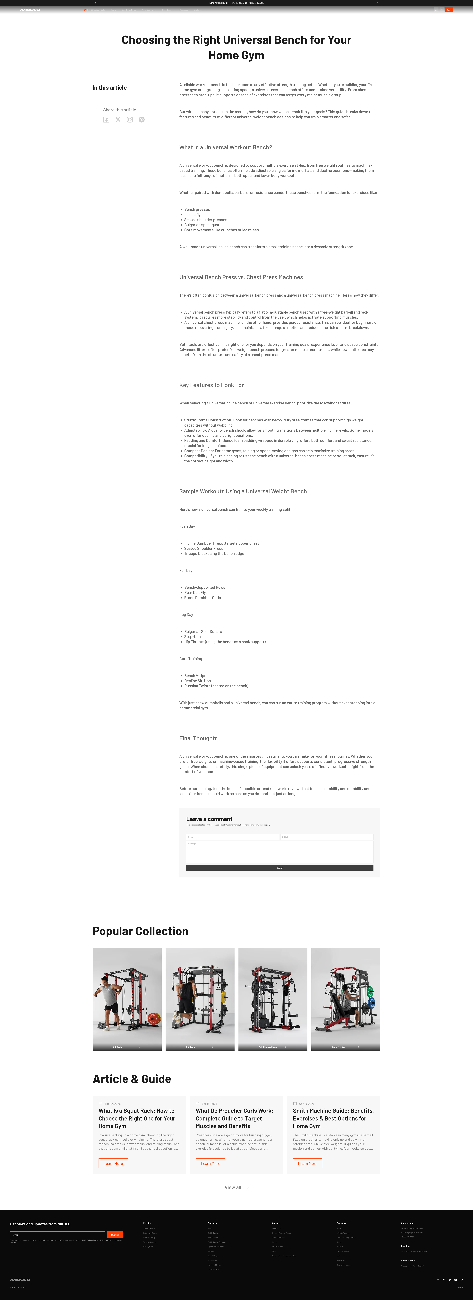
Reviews (340, 1247)
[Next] (377, 3)
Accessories (212, 1260)
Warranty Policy (149, 1237)
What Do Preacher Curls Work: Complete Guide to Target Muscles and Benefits (235, 1118)
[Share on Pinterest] (142, 120)
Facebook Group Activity (346, 1237)
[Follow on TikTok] (461, 1279)
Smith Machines (129, 10)
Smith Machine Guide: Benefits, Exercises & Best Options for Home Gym (333, 1118)
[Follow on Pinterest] (449, 1279)
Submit (280, 868)
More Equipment (149, 10)
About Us (340, 1228)
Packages (183, 10)
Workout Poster (278, 1247)
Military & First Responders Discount (285, 1256)
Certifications (342, 1256)
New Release (168, 10)
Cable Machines (213, 1269)
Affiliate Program (343, 1233)
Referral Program (343, 1265)
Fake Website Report (344, 1251)
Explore (197, 10)
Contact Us (276, 1228)
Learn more (113, 1163)
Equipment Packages (216, 1247)
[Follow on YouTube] (455, 1279)
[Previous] (96, 3)
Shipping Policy (149, 1228)
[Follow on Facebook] (438, 1279)
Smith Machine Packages (217, 1242)
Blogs (339, 1242)
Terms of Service (257, 825)
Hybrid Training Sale (96, 10)
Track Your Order (278, 1237)
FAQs (274, 1251)
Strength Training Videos (281, 1233)
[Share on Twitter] (118, 120)
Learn (274, 1242)
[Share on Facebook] (106, 120)
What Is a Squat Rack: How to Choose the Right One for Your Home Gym (137, 1118)
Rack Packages (213, 1237)
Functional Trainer (214, 1265)
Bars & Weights (213, 1256)
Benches (211, 1251)
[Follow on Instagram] (130, 120)
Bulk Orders (341, 1260)
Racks (113, 10)
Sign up (115, 1234)
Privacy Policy (239, 825)
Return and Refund (150, 1233)
